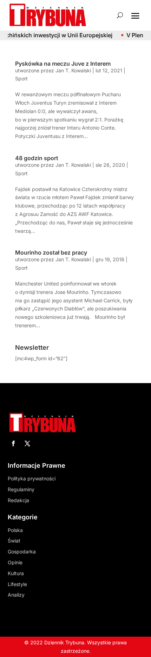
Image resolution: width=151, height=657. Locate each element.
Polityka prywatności (31, 478)
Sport (21, 78)
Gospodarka (22, 551)
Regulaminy (21, 489)
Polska (15, 530)
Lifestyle (17, 584)
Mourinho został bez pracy (51, 252)
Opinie (15, 562)
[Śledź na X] (27, 443)
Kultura (16, 573)
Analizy (16, 595)
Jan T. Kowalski (73, 70)
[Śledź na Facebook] (13, 443)
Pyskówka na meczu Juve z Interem (63, 63)
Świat (14, 541)
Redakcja (18, 500)
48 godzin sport (36, 158)
